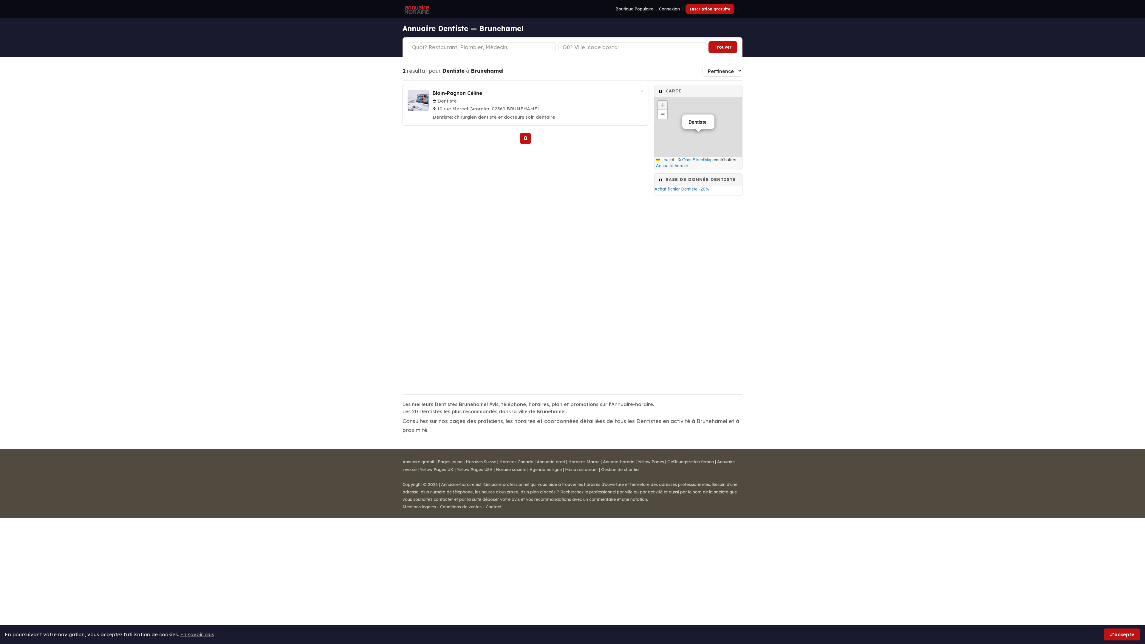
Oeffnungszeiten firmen (690, 462)
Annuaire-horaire (672, 165)
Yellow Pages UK (437, 469)
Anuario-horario (619, 462)
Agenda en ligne (546, 469)
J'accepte (1122, 634)
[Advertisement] (698, 293)
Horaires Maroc (584, 462)
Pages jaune (450, 462)
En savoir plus (197, 634)
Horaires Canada (516, 462)
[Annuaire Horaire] (416, 9)
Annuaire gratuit (418, 462)
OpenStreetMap (697, 159)
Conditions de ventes (461, 507)
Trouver (722, 47)
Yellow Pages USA (475, 469)
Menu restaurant (581, 469)
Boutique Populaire (634, 9)
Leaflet (667, 159)
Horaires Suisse (481, 462)
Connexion (669, 9)
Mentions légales (419, 507)
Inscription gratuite (710, 9)
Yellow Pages (651, 462)
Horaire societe (511, 469)
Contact (494, 507)
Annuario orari (551, 462)
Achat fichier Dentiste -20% (681, 189)
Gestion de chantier (620, 469)
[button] (662, 105)
